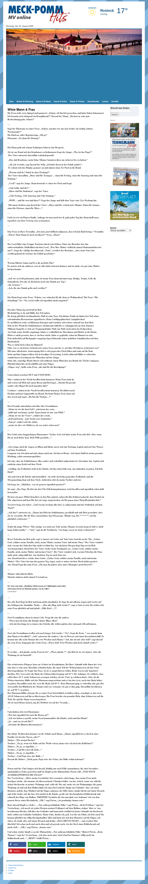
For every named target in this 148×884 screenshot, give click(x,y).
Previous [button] (113, 176)
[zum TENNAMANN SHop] (125, 176)
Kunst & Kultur (60, 101)
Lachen (105, 101)
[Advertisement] (74, 77)
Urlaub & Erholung (24, 101)
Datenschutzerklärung (15, 865)
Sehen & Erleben (43, 101)
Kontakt (114, 101)
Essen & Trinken (77, 101)
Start (11, 101)
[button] (17, 844)
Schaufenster (93, 101)
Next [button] (136, 176)
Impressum (12, 867)
